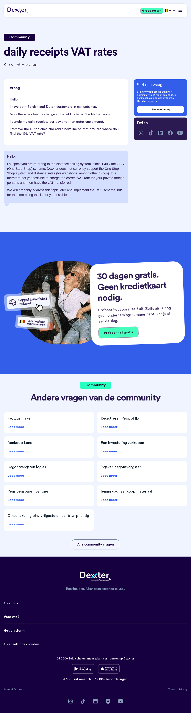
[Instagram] (141, 132)
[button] (180, 10)
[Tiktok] (151, 132)
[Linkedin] (160, 132)
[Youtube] (180, 132)
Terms (172, 689)
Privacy (183, 689)
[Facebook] (170, 132)
